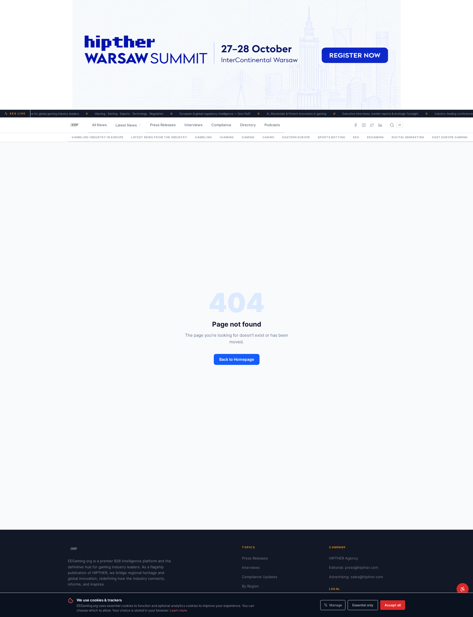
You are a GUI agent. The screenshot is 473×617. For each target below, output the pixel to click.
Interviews (193, 125)
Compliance (221, 125)
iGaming (227, 137)
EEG (356, 137)
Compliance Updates (259, 577)
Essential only (362, 605)
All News (99, 125)
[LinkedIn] (380, 125)
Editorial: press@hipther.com (353, 567)
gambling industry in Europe (97, 137)
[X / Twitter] (372, 125)
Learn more (178, 610)
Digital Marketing (408, 137)
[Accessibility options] (463, 589)
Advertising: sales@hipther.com (356, 577)
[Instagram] (364, 125)
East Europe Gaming (450, 137)
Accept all (393, 605)
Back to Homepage (236, 359)
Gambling (203, 137)
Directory (248, 125)
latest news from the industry (159, 137)
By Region (250, 586)
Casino (269, 137)
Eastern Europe (296, 137)
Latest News (126, 125)
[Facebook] (355, 125)
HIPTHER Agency (343, 558)
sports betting (331, 137)
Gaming (248, 137)
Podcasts (272, 125)
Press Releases (163, 125)
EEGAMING (375, 137)
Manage (335, 605)
